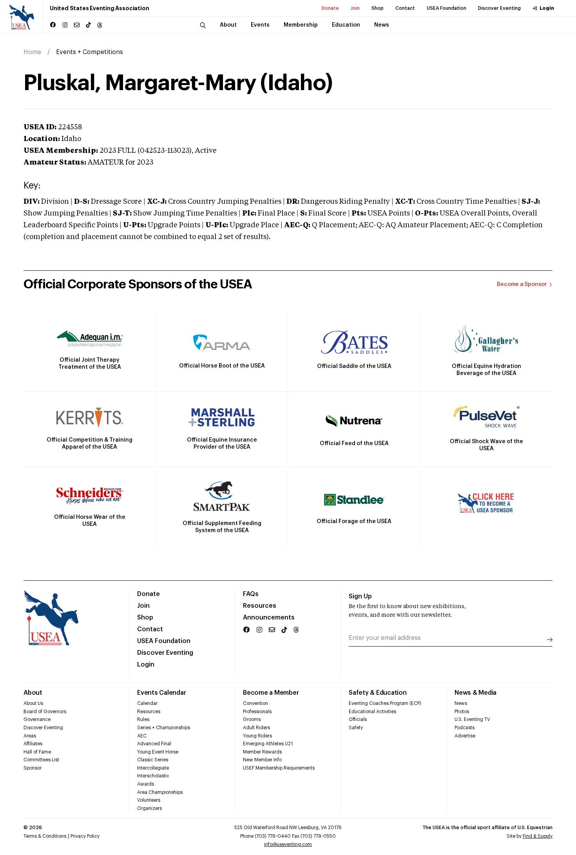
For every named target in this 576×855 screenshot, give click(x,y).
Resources (259, 606)
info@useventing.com (288, 844)
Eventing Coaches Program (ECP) (385, 703)
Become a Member (271, 693)
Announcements (269, 617)
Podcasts (465, 727)
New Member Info (262, 759)
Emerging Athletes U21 (268, 743)
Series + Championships (163, 727)
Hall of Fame (37, 752)
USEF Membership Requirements (279, 768)
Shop (377, 8)
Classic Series (152, 759)
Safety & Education (378, 693)
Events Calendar (161, 693)
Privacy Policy (85, 836)
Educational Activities (372, 711)
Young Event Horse (157, 752)
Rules (143, 719)
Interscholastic (153, 775)
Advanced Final (154, 743)
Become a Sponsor (522, 284)
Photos (462, 711)
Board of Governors (45, 711)
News (461, 703)
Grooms (252, 719)
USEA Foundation (446, 8)
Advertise (465, 736)
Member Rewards (262, 752)
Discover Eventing (499, 8)
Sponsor (33, 768)
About (33, 693)
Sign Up (360, 596)
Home (32, 52)
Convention (255, 703)
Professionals (257, 711)
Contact (405, 8)
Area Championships (160, 792)
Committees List (41, 759)
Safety (356, 727)
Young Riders (257, 736)
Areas (30, 736)
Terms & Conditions (45, 836)
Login (547, 8)
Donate (330, 8)
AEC (142, 736)
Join (355, 8)
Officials (358, 719)
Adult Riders (256, 727)
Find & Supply (537, 836)
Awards (145, 784)
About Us (33, 703)
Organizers (149, 808)
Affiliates (33, 743)
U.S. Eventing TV (472, 719)
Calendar (147, 703)
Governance (37, 719)
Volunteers (148, 800)
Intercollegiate (153, 768)
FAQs (251, 594)
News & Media (475, 693)
